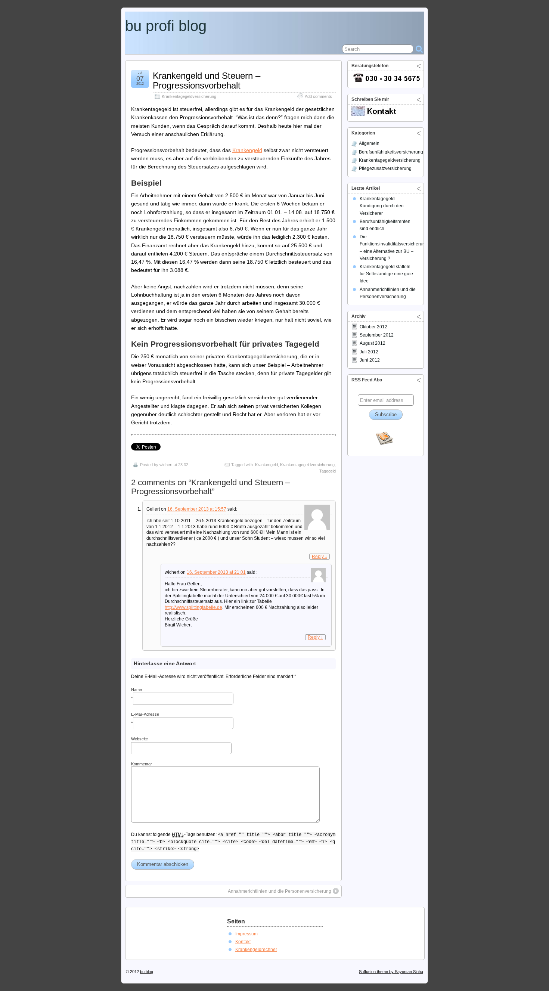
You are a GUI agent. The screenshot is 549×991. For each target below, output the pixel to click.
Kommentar (141, 764)
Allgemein (369, 143)
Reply (319, 556)
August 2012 (372, 343)
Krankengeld (247, 150)
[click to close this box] (418, 65)
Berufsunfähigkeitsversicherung (391, 152)
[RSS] (385, 439)
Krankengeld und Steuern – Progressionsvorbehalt (206, 80)
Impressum (246, 933)
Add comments (318, 96)
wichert (166, 464)
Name (136, 689)
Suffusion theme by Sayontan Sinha (391, 971)
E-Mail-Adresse (145, 714)
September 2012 (377, 335)
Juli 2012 (369, 351)
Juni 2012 (370, 360)
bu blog (146, 971)
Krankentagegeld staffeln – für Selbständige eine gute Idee (387, 274)
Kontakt (243, 941)
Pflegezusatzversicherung (385, 168)
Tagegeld (327, 471)
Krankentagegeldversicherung (189, 96)
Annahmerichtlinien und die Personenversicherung (279, 891)
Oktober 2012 (373, 326)
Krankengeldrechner (256, 949)
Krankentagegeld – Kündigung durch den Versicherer (382, 206)
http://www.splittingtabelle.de (193, 607)
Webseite (139, 739)
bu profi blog (166, 26)
